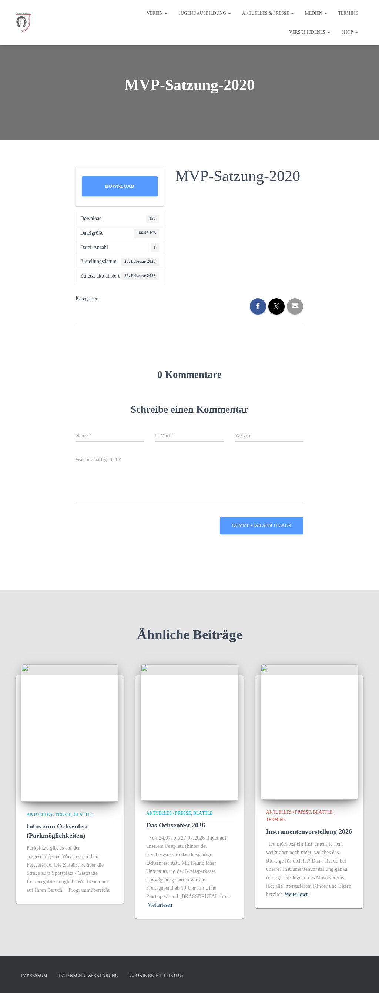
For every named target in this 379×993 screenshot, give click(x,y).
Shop (347, 32)
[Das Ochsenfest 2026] (189, 732)
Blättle (83, 814)
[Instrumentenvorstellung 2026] (309, 731)
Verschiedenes (307, 32)
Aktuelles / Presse (49, 814)
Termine (348, 13)
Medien (314, 13)
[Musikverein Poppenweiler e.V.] (23, 22)
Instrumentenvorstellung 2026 (309, 831)
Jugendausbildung (203, 13)
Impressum (34, 975)
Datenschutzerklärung (88, 975)
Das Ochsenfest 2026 (175, 825)
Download (119, 186)
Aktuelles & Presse (266, 13)
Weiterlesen (160, 905)
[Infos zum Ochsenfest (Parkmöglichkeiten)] (69, 732)
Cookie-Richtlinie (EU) (156, 975)
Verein (155, 13)
